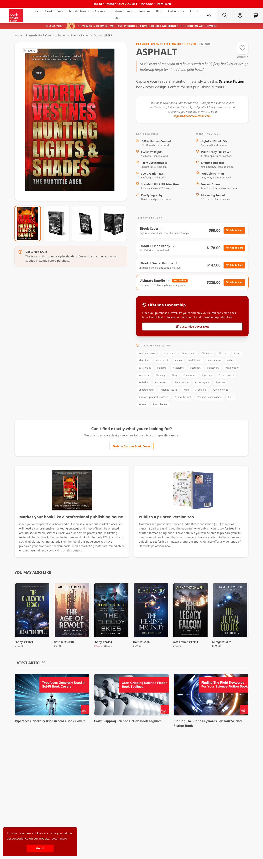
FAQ (117, 18)
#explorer (144, 375)
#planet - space (168, 389)
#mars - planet (226, 375)
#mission (143, 382)
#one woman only (148, 353)
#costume (178, 367)
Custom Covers (122, 11)
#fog (174, 375)
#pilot (237, 353)
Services (144, 11)
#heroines (144, 360)
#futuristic (169, 353)
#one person (181, 382)
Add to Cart (236, 230)
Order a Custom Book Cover (131, 446)
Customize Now (73, 121)
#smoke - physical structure (153, 397)
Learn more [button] (59, 838)
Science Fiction (80, 35)
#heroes (223, 353)
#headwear (189, 375)
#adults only (195, 360)
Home (18, 35)
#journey (207, 375)
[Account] (240, 15)
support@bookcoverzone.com (192, 116)
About (194, 11)
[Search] (224, 15)
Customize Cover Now (194, 326)
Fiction (62, 35)
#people (220, 382)
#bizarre (161, 367)
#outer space (202, 382)
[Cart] (255, 15)
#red (186, 389)
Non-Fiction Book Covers (87, 11)
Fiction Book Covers (49, 11)
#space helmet (183, 397)
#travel (142, 404)
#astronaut (145, 367)
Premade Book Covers (40, 35)
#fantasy (160, 375)
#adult (178, 360)
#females (207, 353)
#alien (230, 360)
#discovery (213, 367)
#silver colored (220, 389)
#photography (146, 389)
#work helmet (160, 404)
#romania (200, 389)
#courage (195, 367)
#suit (230, 397)
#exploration (232, 367)
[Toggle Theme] (209, 15)
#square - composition (209, 397)
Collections (176, 11)
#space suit (162, 360)
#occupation (161, 382)
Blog (159, 11)
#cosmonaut (188, 353)
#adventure (214, 360)
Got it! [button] (40, 848)
